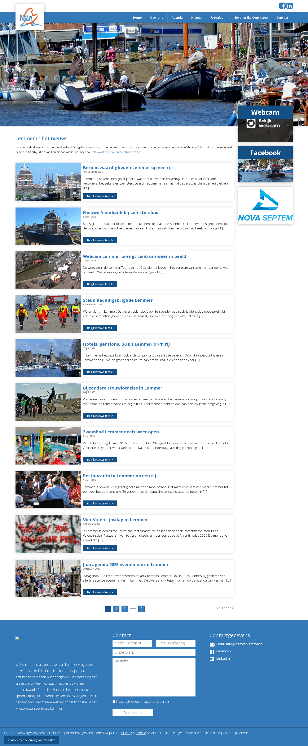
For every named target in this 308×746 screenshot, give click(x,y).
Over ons (156, 17)
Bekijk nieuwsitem (99, 196)
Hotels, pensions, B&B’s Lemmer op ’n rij (126, 344)
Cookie (141, 733)
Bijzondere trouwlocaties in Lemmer (122, 388)
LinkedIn (222, 658)
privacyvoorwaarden (155, 701)
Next (302, 75)
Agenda (177, 17)
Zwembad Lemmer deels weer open (121, 432)
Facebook (223, 651)
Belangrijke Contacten (251, 17)
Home (137, 17)
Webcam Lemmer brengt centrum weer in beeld (134, 256)
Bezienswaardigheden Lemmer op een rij (127, 167)
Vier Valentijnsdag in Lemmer (115, 519)
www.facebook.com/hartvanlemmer (119, 152)
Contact (282, 17)
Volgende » (225, 608)
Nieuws (196, 17)
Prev (5, 75)
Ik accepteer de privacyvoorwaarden (31, 740)
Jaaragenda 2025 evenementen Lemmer (126, 564)
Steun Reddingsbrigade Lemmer (118, 300)
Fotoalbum (218, 17)
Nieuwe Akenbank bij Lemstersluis (120, 212)
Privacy (126, 733)
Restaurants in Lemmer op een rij (119, 476)
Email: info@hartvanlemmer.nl (239, 644)
